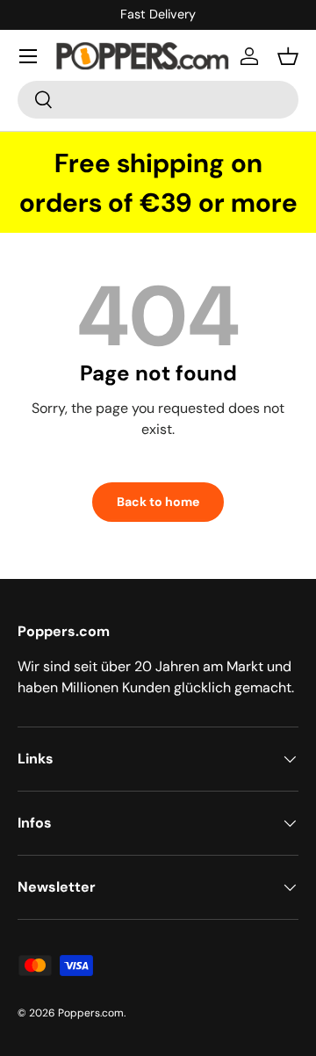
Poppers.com (91, 1013)
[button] (288, 56)
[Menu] (28, 56)
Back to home (158, 502)
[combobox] (158, 100)
